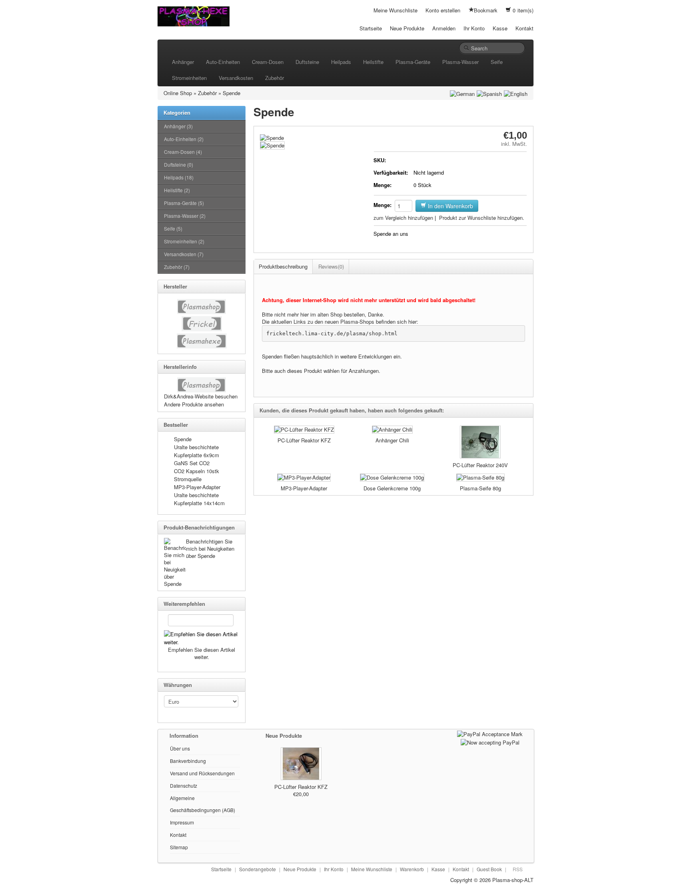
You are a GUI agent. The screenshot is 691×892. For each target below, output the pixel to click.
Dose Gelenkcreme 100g (392, 488)
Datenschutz (183, 785)
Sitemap (179, 847)
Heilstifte (373, 62)
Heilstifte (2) (177, 190)
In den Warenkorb (449, 206)
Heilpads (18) (179, 177)
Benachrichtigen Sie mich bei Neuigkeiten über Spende (210, 548)
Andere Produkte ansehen (194, 404)
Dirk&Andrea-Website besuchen (201, 396)
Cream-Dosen (268, 62)
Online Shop (178, 93)
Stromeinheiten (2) (184, 241)
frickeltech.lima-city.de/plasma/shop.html (331, 333)
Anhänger (183, 62)
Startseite (370, 28)
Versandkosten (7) (184, 254)
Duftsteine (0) (178, 164)
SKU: (379, 160)
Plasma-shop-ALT (512, 880)
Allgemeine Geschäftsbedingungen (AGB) (202, 803)
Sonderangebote (257, 869)
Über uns (180, 748)
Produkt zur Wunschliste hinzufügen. (481, 217)
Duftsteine (307, 62)
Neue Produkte (407, 28)
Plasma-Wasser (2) (185, 215)
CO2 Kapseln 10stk (196, 471)
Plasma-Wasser (460, 62)
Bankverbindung (188, 760)
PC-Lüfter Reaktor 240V (480, 465)
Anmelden (443, 28)
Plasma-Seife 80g (480, 488)
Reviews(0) (331, 266)
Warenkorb (412, 869)
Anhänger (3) (178, 126)
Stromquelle (188, 479)
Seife (497, 62)
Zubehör (274, 78)
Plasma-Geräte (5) (184, 202)
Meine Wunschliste (395, 10)
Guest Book (489, 869)
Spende (231, 93)
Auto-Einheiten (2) (184, 138)
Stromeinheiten (189, 78)
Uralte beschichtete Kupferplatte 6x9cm (196, 451)
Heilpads (341, 62)
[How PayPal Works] (490, 733)
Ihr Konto (474, 28)
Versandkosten (236, 78)
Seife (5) (173, 228)
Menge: (382, 185)
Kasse (500, 28)
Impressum (182, 822)
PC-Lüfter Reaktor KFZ (304, 440)
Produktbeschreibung (283, 266)
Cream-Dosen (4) (183, 151)
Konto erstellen (442, 10)
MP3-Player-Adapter (197, 487)
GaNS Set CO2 (192, 463)
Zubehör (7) (177, 266)
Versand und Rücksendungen (202, 773)
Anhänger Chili (392, 440)
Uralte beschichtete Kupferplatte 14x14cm (199, 499)
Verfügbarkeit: (390, 172)
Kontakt (524, 28)
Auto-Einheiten (223, 62)
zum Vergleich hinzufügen (403, 217)
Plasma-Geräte (412, 62)
